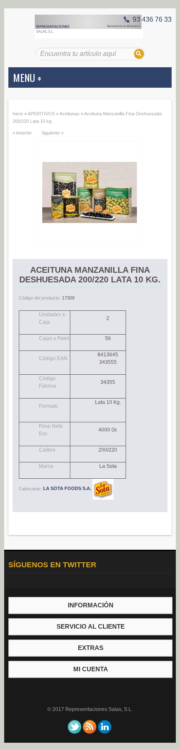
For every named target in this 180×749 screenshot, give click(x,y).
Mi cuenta (90, 669)
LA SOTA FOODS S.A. (68, 488)
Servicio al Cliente (91, 626)
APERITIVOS (41, 113)
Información (90, 605)
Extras (90, 647)
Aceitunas (69, 113)
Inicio (18, 113)
